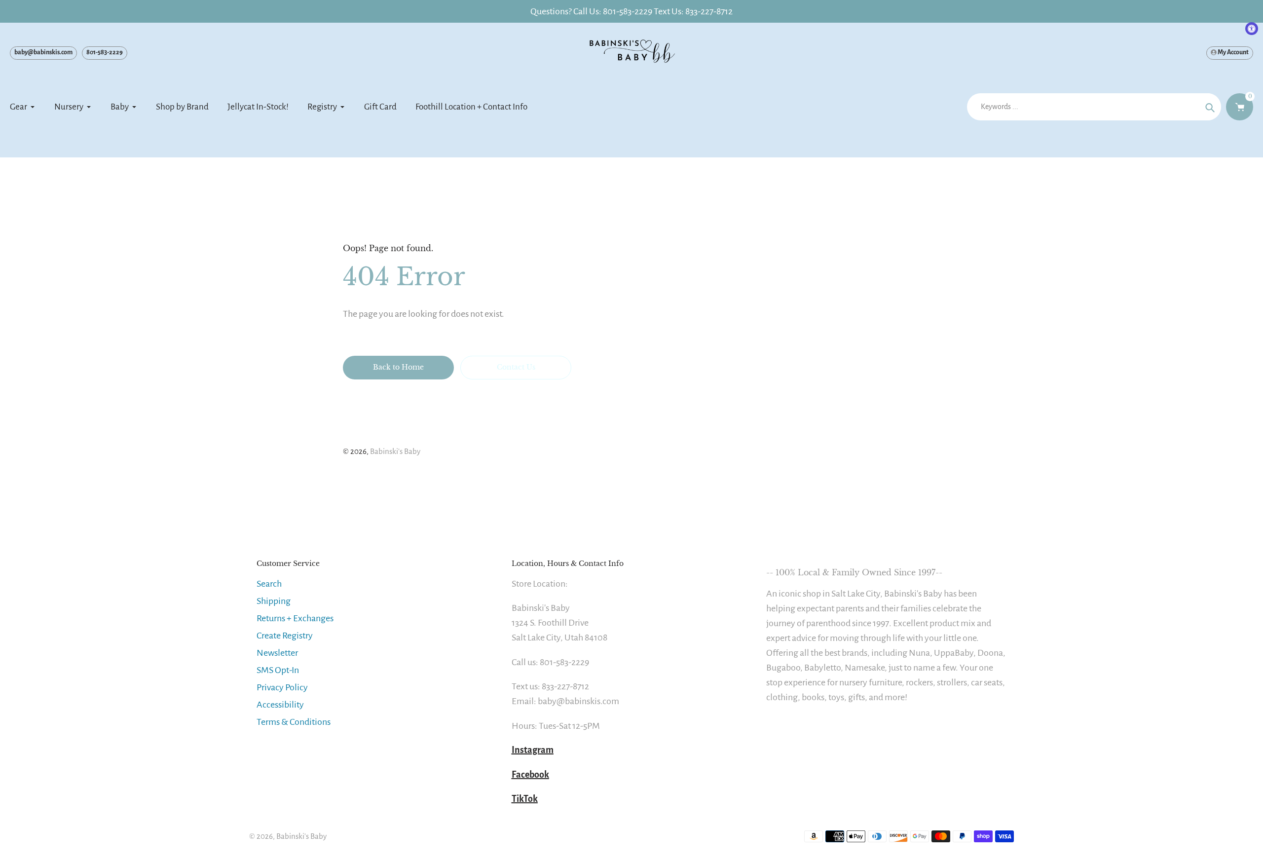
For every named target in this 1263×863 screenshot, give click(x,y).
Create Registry (285, 635)
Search (269, 584)
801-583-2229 (104, 52)
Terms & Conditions (294, 722)
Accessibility (280, 705)
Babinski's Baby (395, 451)
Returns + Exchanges (295, 618)
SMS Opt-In (278, 670)
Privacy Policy (282, 687)
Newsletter (277, 653)
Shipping (274, 601)
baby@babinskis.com (43, 52)
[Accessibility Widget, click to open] (1251, 28)
